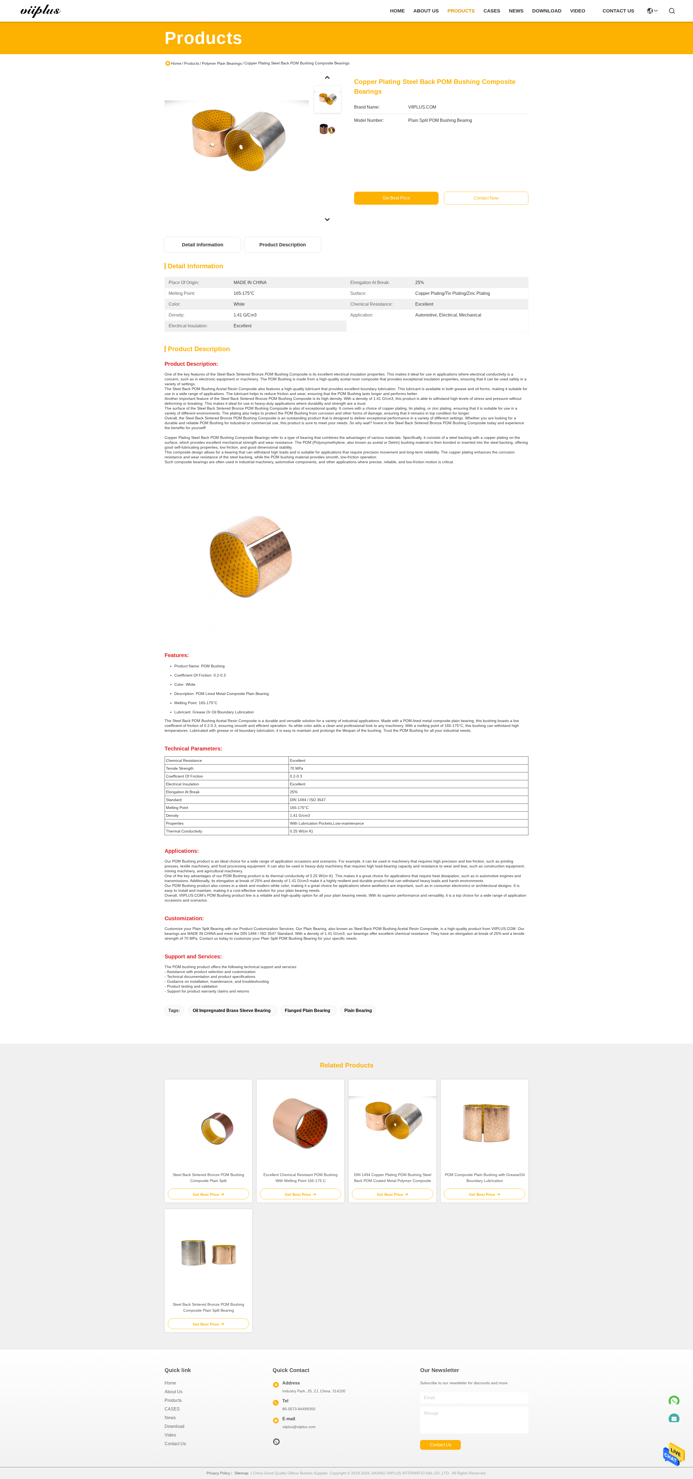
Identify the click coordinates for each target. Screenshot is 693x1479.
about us (426, 11)
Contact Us (175, 1443)
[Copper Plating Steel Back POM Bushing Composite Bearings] (237, 145)
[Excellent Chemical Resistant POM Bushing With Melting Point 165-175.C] (300, 1123)
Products (191, 63)
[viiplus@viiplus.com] (674, 1416)
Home (397, 11)
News (170, 1417)
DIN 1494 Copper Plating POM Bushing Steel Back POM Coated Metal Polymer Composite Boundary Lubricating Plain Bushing (392, 1178)
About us (173, 1391)
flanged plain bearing (307, 1010)
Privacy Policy (218, 1473)
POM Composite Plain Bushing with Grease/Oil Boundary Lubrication (485, 1178)
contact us (618, 11)
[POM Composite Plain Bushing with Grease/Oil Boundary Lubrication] (484, 1123)
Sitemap (241, 1473)
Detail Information (202, 244)
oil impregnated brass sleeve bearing (232, 1010)
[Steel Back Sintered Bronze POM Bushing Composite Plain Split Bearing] (208, 1253)
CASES (172, 1409)
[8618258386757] (674, 1398)
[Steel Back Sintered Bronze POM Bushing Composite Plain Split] (208, 1123)
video (577, 11)
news (516, 11)
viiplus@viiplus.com (299, 1427)
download (546, 11)
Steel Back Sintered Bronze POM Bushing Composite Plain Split (208, 1178)
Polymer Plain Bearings (222, 63)
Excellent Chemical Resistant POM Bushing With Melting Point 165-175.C (300, 1178)
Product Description (282, 244)
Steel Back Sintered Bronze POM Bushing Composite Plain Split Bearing (208, 1307)
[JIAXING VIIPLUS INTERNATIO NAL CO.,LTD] (41, 11)
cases (491, 11)
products (461, 11)
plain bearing (358, 1010)
